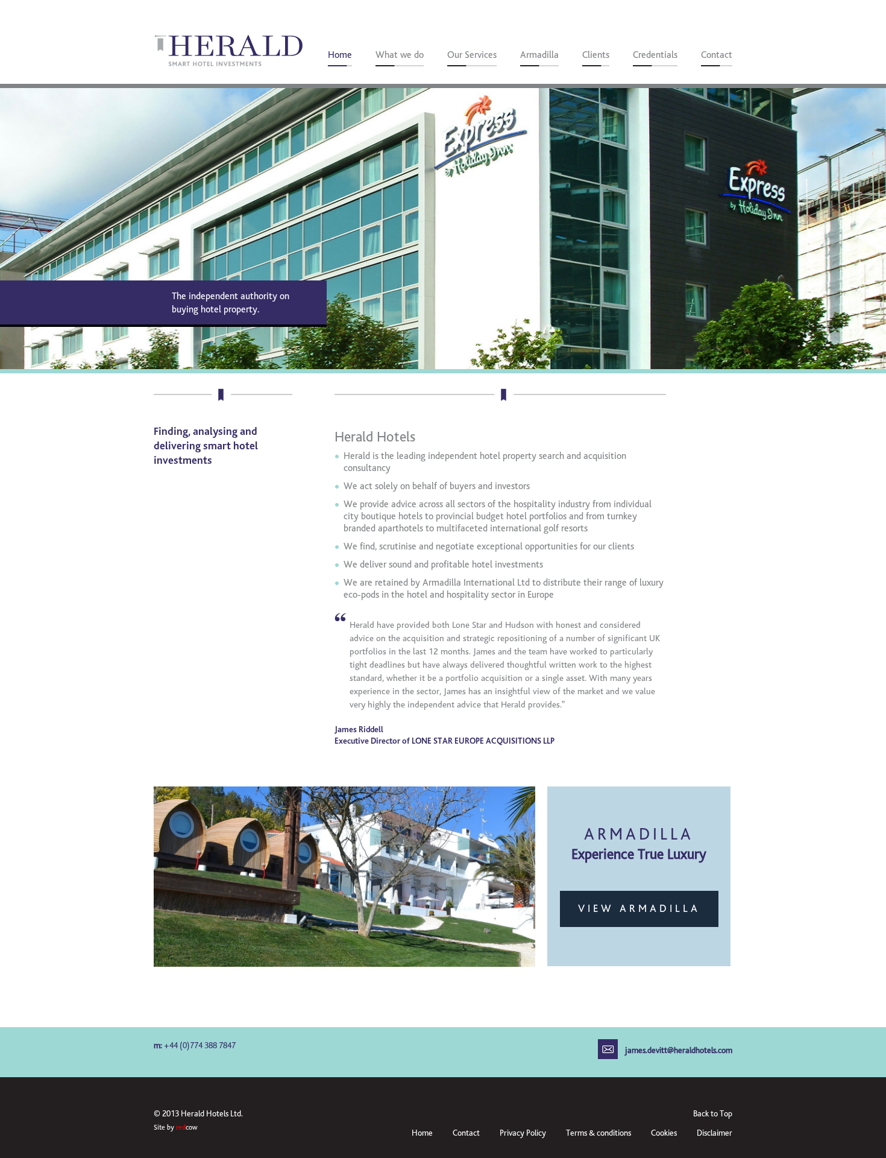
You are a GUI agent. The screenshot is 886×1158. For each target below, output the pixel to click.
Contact (716, 54)
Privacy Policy (523, 1132)
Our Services (472, 54)
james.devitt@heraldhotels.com (678, 1050)
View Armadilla (639, 908)
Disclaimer (714, 1132)
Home (340, 54)
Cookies (664, 1132)
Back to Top (712, 1113)
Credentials (655, 54)
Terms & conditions (598, 1132)
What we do (399, 54)
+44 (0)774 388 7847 (200, 1045)
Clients (595, 54)
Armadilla (539, 54)
